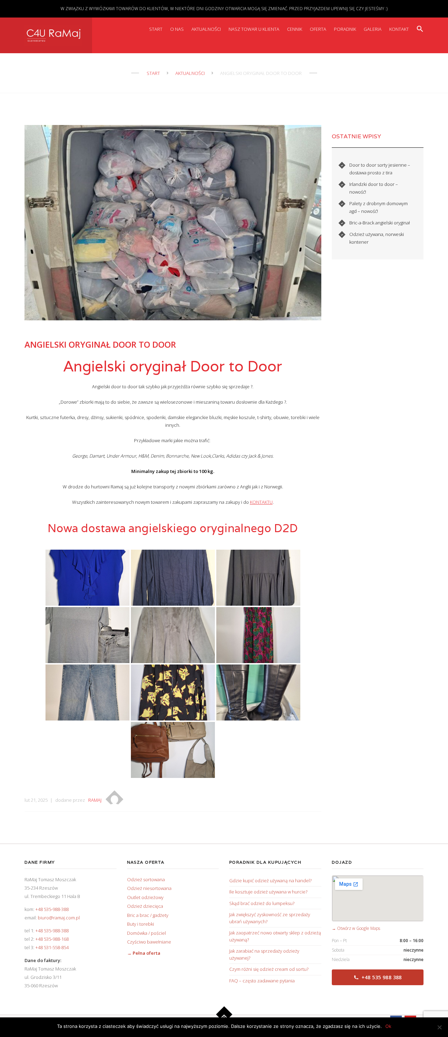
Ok (388, 1026)
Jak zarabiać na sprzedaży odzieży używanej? (264, 954)
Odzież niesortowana (149, 888)
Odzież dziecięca (145, 906)
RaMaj (95, 800)
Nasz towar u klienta (254, 29)
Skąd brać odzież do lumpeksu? (261, 903)
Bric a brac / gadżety (147, 915)
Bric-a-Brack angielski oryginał (379, 223)
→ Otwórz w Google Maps (356, 928)
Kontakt (399, 29)
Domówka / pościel (146, 933)
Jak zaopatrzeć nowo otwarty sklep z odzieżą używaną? (275, 936)
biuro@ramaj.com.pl (59, 917)
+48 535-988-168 (52, 939)
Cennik (294, 29)
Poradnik (345, 29)
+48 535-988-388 (52, 909)
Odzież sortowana (146, 879)
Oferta (318, 29)
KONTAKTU (261, 502)
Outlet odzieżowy (145, 897)
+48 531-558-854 (52, 947)
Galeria (373, 29)
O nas (177, 29)
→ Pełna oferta (143, 953)
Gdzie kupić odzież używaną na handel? (270, 880)
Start (155, 29)
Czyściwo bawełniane (149, 942)
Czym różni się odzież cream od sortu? (268, 969)
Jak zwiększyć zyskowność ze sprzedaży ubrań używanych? (269, 918)
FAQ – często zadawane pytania (262, 980)
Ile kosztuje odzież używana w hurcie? (268, 892)
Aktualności (206, 29)
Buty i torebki (140, 924)
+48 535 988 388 (382, 977)
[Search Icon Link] (420, 29)
